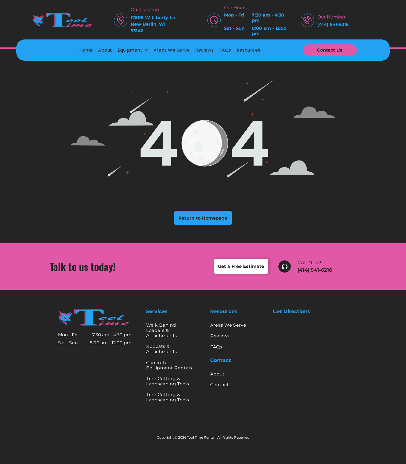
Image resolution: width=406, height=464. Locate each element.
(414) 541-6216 (314, 270)
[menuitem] (86, 50)
